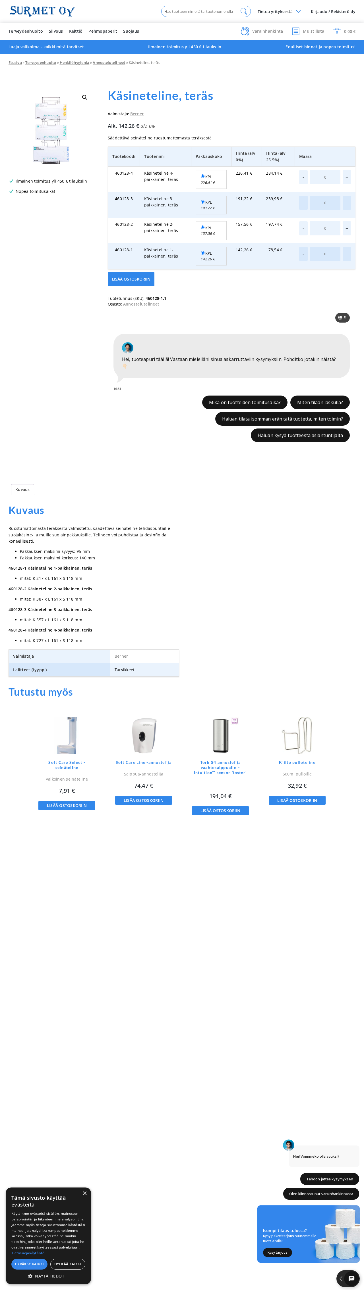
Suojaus (131, 31)
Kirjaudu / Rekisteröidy (333, 11)
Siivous (56, 31)
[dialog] (48, 1235)
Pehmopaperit (102, 31)
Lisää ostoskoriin (131, 279)
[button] (85, 97)
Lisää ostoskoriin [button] (67, 805)
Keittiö (76, 31)
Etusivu (15, 62)
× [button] (84, 1193)
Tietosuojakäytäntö (28, 1253)
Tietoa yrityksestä (275, 11)
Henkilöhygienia (75, 62)
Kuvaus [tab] (22, 489)
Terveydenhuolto (26, 31)
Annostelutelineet (109, 62)
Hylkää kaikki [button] (67, 1264)
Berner (137, 113)
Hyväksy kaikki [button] (29, 1264)
